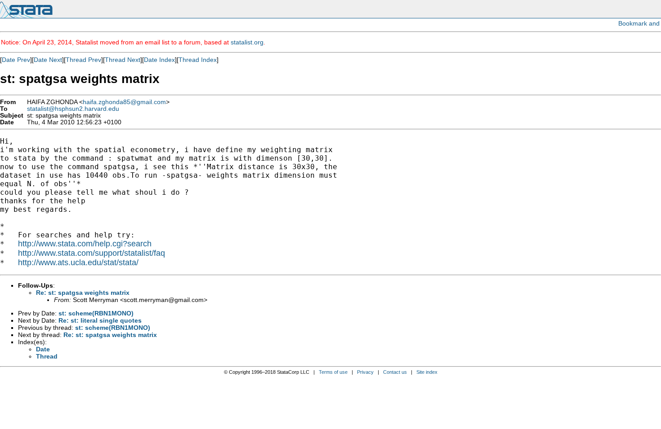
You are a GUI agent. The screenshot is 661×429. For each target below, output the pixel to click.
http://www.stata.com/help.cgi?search (85, 243)
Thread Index (198, 59)
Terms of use (333, 372)
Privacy (365, 372)
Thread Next (122, 59)
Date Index (159, 59)
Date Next (48, 59)
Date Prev (16, 59)
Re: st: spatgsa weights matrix (83, 292)
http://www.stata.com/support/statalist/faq (91, 253)
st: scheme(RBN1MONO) (96, 313)
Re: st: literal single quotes (100, 320)
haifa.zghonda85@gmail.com (124, 102)
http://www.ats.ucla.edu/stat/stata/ (78, 262)
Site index (427, 372)
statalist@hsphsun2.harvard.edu (73, 108)
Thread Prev (83, 59)
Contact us (395, 372)
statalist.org (247, 42)
